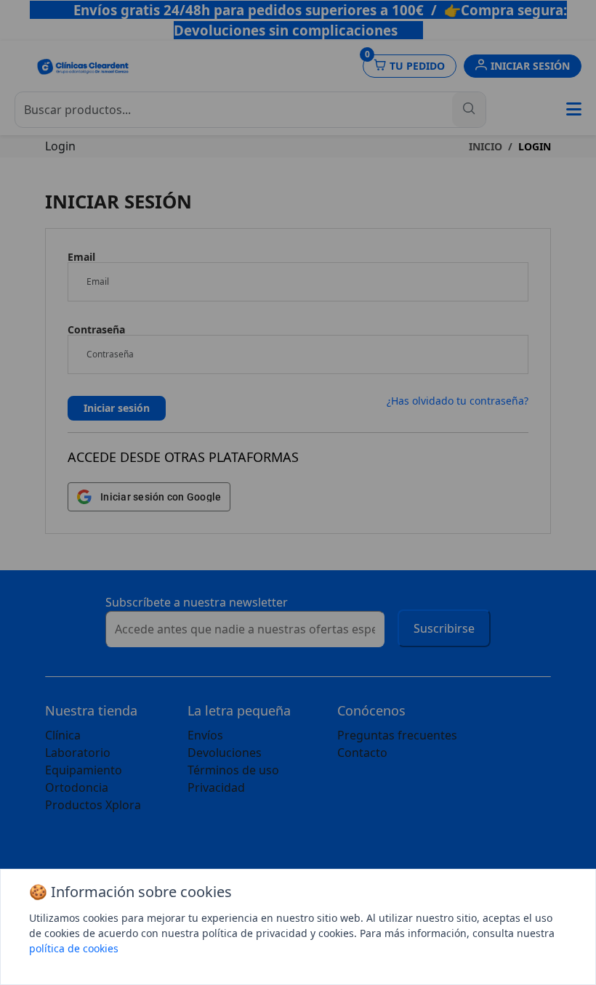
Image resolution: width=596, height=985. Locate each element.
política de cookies (73, 948)
